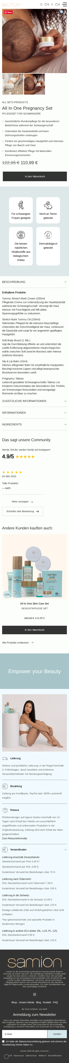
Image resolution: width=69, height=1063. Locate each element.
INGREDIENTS (12, 424)
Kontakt (47, 1002)
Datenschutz (31, 1055)
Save (9, 12)
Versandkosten (18, 849)
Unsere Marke (26, 1002)
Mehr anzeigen (20, 501)
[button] (6, 1056)
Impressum (19, 1055)
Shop (14, 1002)
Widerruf (42, 1055)
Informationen (14, 412)
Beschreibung (13, 281)
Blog (38, 1002)
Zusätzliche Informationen (24, 400)
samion (23, 1051)
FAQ (55, 1002)
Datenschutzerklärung (30, 1041)
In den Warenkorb (35, 176)
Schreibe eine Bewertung (20, 511)
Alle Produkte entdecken (15, 642)
